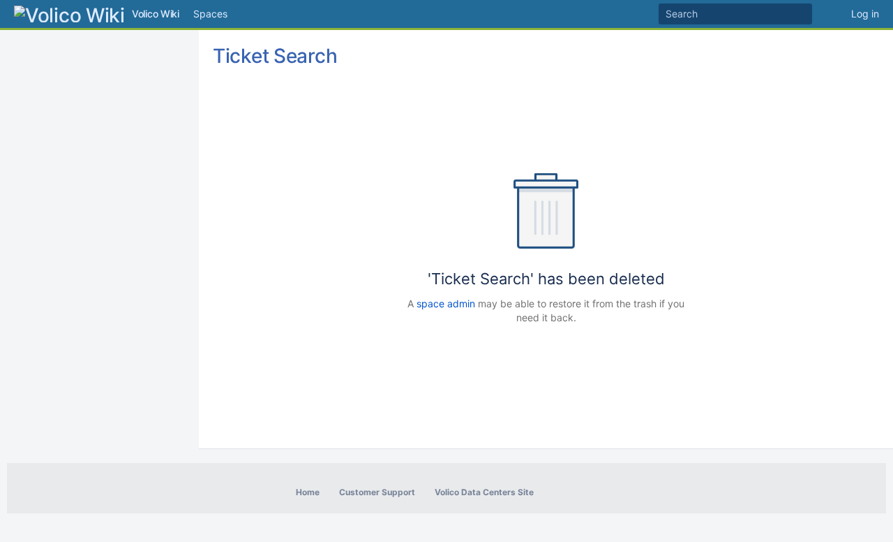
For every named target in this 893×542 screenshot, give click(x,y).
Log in (865, 14)
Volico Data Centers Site (484, 492)
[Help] (831, 14)
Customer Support (377, 492)
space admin (446, 303)
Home (308, 492)
